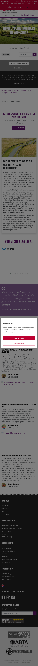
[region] (19, 333)
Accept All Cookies (19, 338)
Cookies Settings (19, 343)
